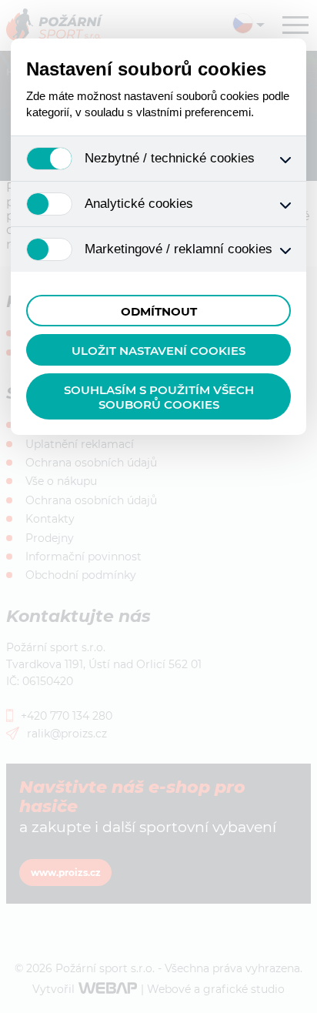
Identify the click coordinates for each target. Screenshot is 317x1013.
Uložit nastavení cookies (158, 350)
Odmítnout (159, 311)
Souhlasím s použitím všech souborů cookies (159, 397)
